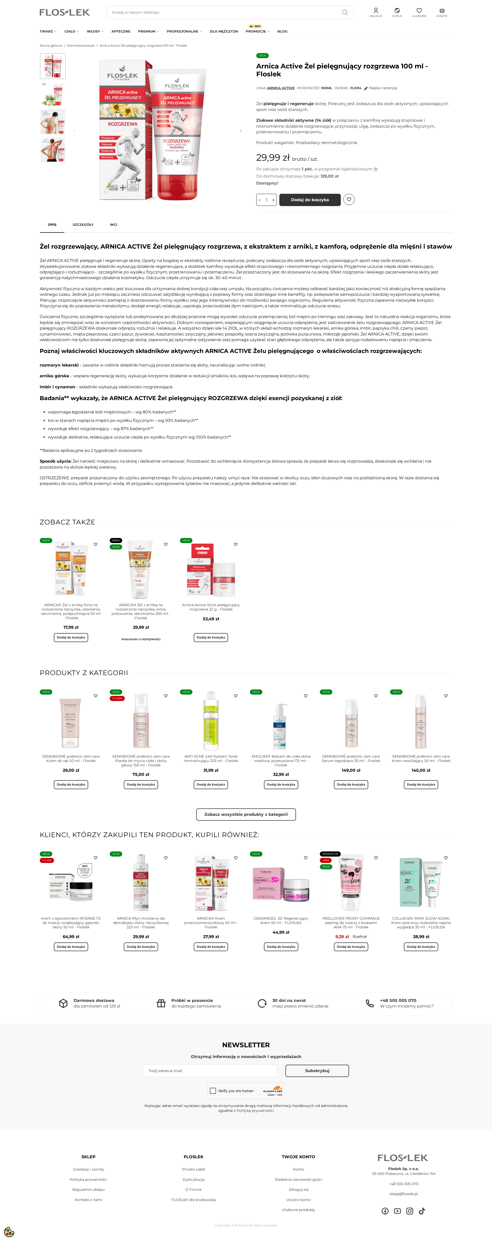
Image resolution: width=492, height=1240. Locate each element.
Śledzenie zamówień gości (298, 1179)
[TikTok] (422, 1211)
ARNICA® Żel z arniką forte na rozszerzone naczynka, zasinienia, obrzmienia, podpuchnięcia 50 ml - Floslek (71, 611)
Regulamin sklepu (88, 1189)
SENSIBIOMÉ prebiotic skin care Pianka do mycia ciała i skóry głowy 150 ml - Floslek (141, 760)
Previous (74, 131)
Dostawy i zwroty (88, 1169)
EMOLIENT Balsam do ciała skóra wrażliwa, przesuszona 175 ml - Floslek (281, 760)
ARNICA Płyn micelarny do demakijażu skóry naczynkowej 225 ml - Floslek (141, 922)
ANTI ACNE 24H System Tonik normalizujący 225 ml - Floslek (211, 758)
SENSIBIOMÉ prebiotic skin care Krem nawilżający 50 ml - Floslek (421, 758)
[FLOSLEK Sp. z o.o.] (65, 12)
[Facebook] (385, 1211)
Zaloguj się (298, 1189)
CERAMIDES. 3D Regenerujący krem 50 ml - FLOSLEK (281, 920)
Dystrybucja (193, 1179)
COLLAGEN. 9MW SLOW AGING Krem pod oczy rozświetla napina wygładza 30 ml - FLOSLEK (421, 922)
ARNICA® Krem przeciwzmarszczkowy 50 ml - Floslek (211, 922)
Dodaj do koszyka (310, 199)
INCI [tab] (113, 224)
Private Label (193, 1169)
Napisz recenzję (383, 88)
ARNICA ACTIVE (281, 88)
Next (240, 131)
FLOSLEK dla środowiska (193, 1199)
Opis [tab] (52, 224)
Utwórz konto (298, 1199)
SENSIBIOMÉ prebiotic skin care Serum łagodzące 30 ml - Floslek (351, 758)
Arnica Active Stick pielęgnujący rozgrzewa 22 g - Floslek (211, 607)
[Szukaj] (345, 12)
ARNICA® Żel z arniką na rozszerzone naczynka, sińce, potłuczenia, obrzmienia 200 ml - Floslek (140, 611)
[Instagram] (410, 1211)
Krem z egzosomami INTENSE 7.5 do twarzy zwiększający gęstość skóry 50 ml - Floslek (71, 922)
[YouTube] (397, 1211)
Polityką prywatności (255, 1110)
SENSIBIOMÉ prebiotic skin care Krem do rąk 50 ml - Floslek (71, 758)
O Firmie (193, 1189)
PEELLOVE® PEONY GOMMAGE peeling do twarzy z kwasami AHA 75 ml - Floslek (351, 922)
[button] (397, 11)
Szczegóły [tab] (83, 224)
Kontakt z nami (88, 1199)
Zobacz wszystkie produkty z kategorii (246, 814)
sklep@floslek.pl (403, 1194)
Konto (298, 1169)
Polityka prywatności (88, 1179)
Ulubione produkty (298, 1209)
